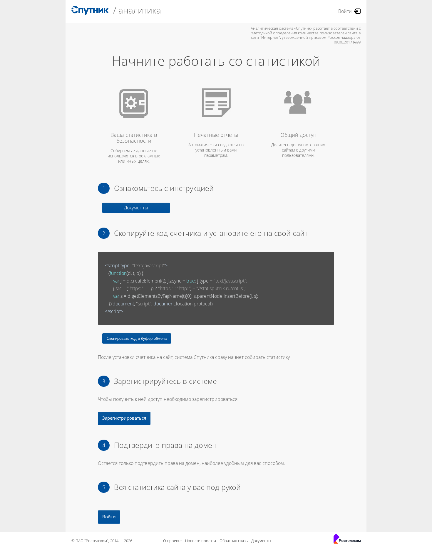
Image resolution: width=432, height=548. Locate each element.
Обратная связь (234, 540)
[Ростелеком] (347, 540)
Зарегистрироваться (124, 418)
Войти (345, 11)
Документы (136, 207)
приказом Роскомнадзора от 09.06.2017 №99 (334, 40)
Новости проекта (200, 540)
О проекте (172, 540)
